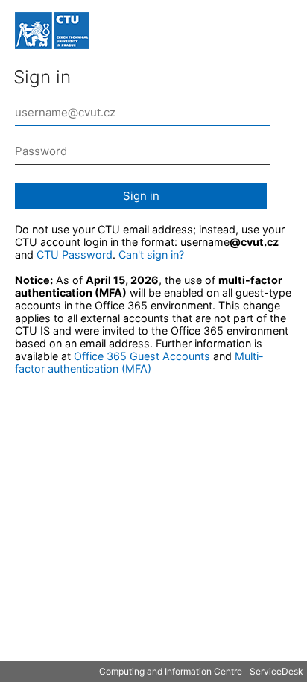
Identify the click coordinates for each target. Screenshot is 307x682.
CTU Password (75, 254)
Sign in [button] (141, 196)
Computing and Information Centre (170, 671)
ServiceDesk (276, 671)
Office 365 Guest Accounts (142, 356)
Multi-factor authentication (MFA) (139, 362)
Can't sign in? (151, 254)
